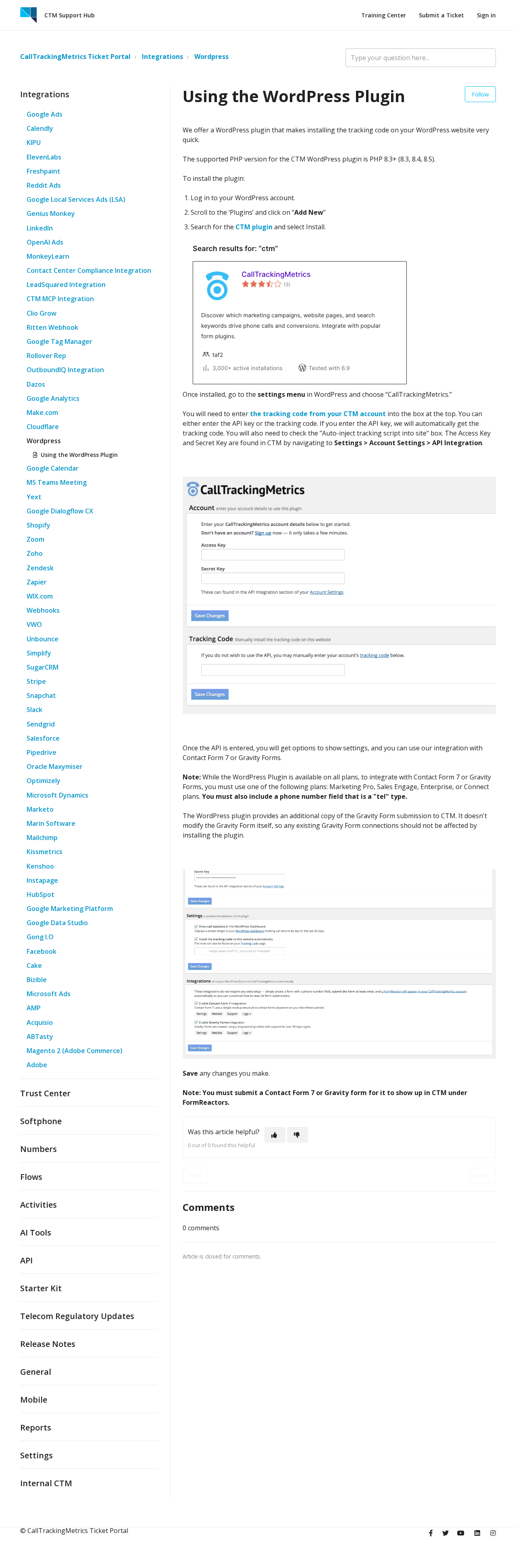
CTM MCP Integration (60, 298)
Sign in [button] (486, 15)
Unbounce (42, 639)
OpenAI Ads (45, 242)
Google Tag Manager (59, 341)
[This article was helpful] (274, 1135)
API (26, 1260)
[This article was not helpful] (297, 1135)
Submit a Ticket (441, 15)
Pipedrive (41, 752)
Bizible (37, 979)
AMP (34, 1007)
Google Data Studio (57, 922)
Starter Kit (41, 1288)
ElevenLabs (44, 157)
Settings (36, 1455)
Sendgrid (41, 724)
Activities (38, 1204)
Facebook (41, 951)
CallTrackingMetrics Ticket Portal (75, 56)
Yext (34, 496)
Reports (35, 1427)
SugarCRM (42, 667)
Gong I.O (40, 936)
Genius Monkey (51, 213)
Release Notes (47, 1343)
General (35, 1371)
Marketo (40, 809)
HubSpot (40, 894)
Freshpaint (43, 171)
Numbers (38, 1149)
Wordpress (211, 56)
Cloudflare (43, 426)
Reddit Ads (44, 185)
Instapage (42, 880)
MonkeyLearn (48, 256)
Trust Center (45, 1093)
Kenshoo (40, 866)
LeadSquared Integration (66, 284)
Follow (480, 94)
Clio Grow (41, 313)
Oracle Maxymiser (55, 766)
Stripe (36, 681)
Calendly (40, 128)
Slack (34, 709)
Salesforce (43, 738)
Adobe (37, 1064)
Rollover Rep (46, 355)
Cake (34, 965)
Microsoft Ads (49, 993)
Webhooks (43, 610)
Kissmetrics (44, 851)
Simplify (39, 653)
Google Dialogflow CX (60, 511)
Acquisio (40, 1022)
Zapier (37, 582)
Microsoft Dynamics (57, 795)
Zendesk (40, 567)
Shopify (38, 525)
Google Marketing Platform (70, 908)
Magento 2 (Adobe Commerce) (75, 1050)
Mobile (33, 1399)
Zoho (35, 553)
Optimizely (43, 780)
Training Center (383, 15)
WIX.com (40, 596)
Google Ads (44, 114)
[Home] (28, 15)
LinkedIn (40, 228)
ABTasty (40, 1036)
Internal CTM (46, 1483)
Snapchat (41, 695)
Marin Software (51, 823)
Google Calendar (53, 468)
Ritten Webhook (52, 327)
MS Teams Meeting (57, 482)
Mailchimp (42, 837)
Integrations (162, 56)
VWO (34, 624)
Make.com (42, 412)
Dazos (36, 384)
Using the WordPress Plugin (79, 455)
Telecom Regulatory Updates (77, 1316)
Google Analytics (53, 398)
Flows (31, 1176)
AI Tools (35, 1232)
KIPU (34, 142)
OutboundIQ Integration (65, 369)
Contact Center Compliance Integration (89, 270)
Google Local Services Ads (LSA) (76, 199)
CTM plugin (254, 226)
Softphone (41, 1121)
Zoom (35, 539)
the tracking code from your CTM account (318, 413)
